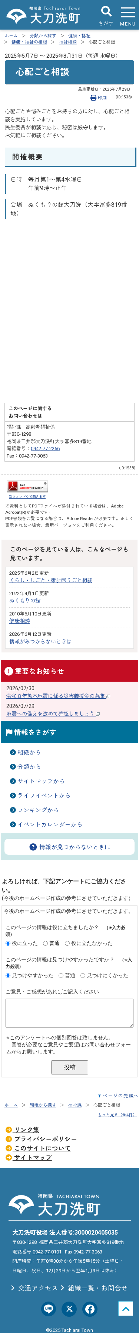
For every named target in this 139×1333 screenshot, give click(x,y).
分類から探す (43, 35)
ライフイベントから (44, 795)
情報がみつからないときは (40, 642)
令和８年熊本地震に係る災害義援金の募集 (56, 696)
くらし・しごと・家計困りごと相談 (50, 580)
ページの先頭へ (121, 1096)
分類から (29, 766)
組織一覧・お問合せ (97, 1288)
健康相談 (19, 621)
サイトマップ (32, 1157)
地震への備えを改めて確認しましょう (51, 714)
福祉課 (75, 1105)
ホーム (11, 35)
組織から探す (43, 1105)
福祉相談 (68, 42)
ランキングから (38, 810)
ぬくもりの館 (24, 601)
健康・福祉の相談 (29, 42)
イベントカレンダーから (50, 824)
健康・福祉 (79, 35)
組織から (29, 752)
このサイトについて (42, 1148)
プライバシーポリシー (45, 1139)
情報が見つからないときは (74, 847)
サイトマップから (41, 781)
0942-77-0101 (47, 1252)
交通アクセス (37, 1288)
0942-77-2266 (45, 448)
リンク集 (26, 1130)
